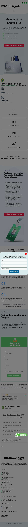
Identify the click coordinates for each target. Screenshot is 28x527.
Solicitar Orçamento (14, 271)
